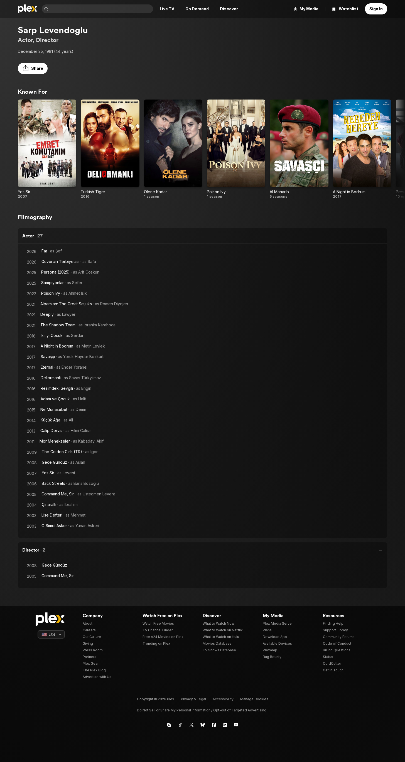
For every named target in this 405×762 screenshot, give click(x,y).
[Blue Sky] (202, 724)
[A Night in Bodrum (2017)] (362, 149)
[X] (191, 724)
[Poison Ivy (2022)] (236, 149)
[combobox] (101, 8)
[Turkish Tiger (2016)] (110, 149)
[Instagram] (169, 724)
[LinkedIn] (224, 724)
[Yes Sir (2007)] (47, 149)
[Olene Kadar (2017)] (173, 149)
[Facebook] (213, 724)
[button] (33, 68)
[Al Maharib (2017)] (299, 149)
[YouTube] (236, 724)
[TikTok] (180, 724)
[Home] (27, 8)
